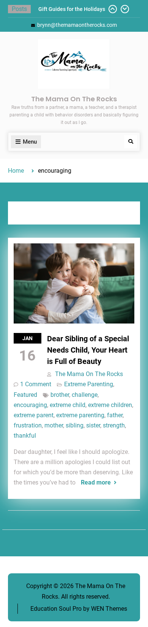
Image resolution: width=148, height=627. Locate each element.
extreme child (67, 405)
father (115, 415)
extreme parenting (80, 415)
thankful (25, 435)
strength (114, 425)
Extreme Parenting (88, 384)
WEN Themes (109, 608)
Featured (25, 394)
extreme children (110, 405)
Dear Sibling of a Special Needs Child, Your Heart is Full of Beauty (88, 350)
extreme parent (34, 415)
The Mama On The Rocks (74, 99)
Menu (30, 141)
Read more (96, 482)
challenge (85, 394)
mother (53, 425)
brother (59, 394)
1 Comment (35, 384)
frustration (28, 425)
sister (93, 425)
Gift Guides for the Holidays (71, 9)
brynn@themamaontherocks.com (77, 25)
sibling (74, 425)
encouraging (30, 405)
